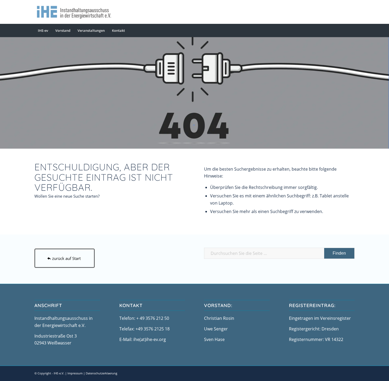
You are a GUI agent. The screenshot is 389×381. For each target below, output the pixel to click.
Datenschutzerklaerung (101, 373)
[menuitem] (43, 30)
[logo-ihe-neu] (74, 12)
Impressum (75, 373)
